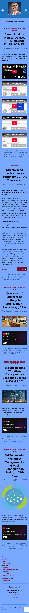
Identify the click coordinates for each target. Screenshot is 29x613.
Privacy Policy (6, 580)
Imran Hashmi (9, 48)
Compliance (10, 151)
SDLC (12, 279)
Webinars (5, 565)
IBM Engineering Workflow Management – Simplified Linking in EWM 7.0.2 (14, 374)
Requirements (9, 28)
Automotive (6, 572)
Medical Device (13, 278)
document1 (4, 269)
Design (16, 28)
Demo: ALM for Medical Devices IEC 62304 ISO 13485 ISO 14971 (14, 39)
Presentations (6, 563)
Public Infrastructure (9, 576)
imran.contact (15, 598)
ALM (5, 151)
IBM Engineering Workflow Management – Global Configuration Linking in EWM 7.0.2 (14, 465)
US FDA (17, 279)
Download (22, 269)
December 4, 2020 (22, 48)
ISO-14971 (10, 156)
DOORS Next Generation (20, 151)
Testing (22, 28)
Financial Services (8, 574)
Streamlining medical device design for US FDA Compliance (14, 175)
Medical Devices (17, 156)
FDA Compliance (8, 152)
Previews (5, 567)
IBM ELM (15, 152)
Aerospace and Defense (10, 569)
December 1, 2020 (21, 184)
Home (4, 557)
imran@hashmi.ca (15, 594)
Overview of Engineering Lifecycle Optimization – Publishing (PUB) (14, 300)
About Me (5, 559)
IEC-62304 (19, 154)
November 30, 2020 (21, 311)
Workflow (14, 30)
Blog (3, 561)
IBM (21, 276)
